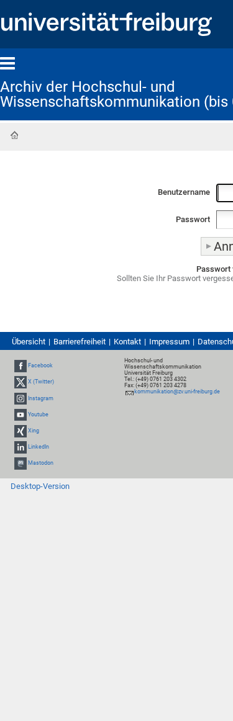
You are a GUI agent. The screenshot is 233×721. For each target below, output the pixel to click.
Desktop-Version (40, 486)
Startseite (14, 135)
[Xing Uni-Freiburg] (20, 431)
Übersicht (28, 341)
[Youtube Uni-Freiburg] (20, 414)
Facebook (40, 365)
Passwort (193, 219)
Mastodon (40, 463)
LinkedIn (38, 447)
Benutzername (184, 192)
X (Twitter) (41, 382)
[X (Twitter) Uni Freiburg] (20, 382)
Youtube (38, 414)
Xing (33, 431)
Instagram (40, 398)
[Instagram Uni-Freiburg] (20, 398)
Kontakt (127, 341)
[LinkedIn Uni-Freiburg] (20, 447)
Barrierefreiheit (79, 341)
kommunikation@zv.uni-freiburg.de (177, 391)
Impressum (169, 341)
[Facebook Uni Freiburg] (20, 365)
